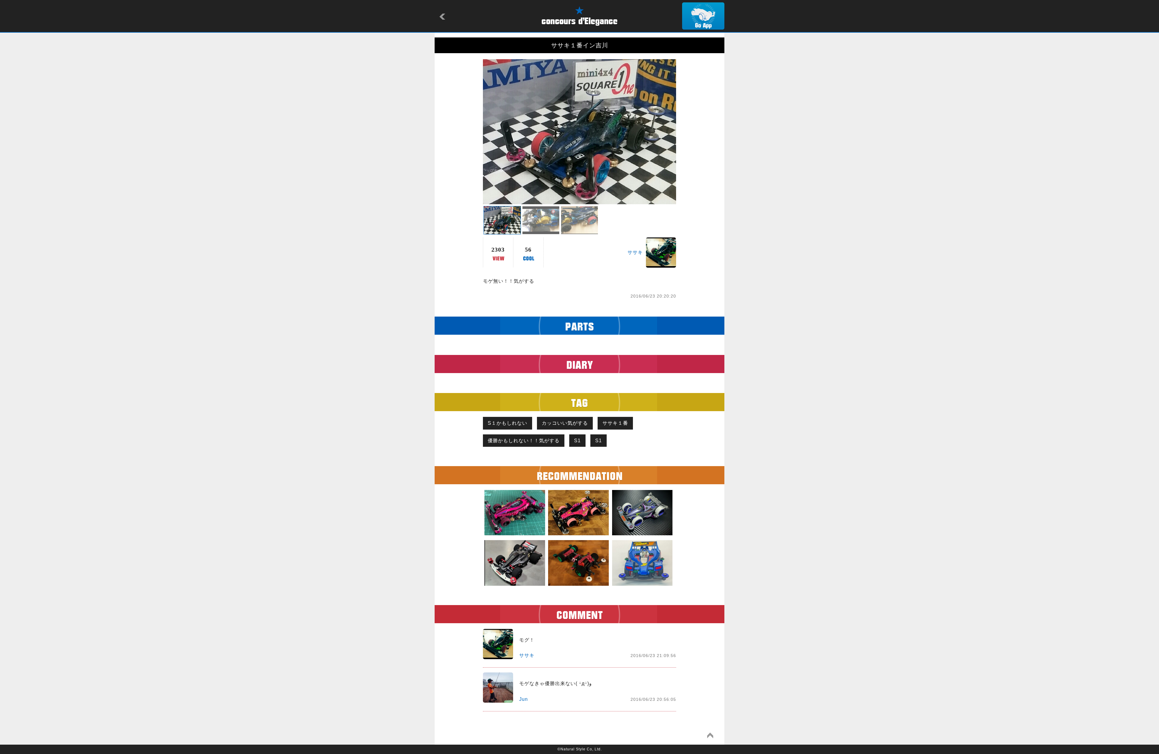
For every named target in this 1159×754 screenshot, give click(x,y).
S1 (577, 440)
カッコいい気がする (565, 423)
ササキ (635, 252)
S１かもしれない (507, 423)
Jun (523, 699)
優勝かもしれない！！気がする (524, 440)
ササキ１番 (615, 423)
